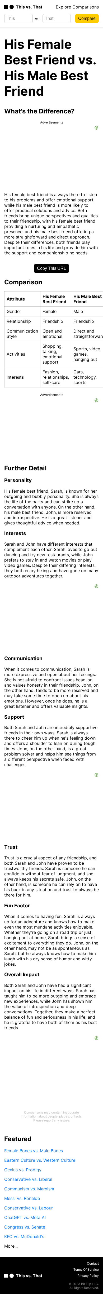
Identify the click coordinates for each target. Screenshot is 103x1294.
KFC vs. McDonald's (24, 1236)
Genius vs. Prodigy (22, 1169)
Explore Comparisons (77, 7)
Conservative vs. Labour (28, 1208)
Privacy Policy (88, 1276)
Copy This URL (51, 268)
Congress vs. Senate (24, 1227)
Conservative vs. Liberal (28, 1179)
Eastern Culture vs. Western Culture (39, 1160)
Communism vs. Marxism (29, 1188)
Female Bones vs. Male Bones (33, 1150)
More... (11, 1246)
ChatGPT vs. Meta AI (25, 1217)
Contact (93, 1263)
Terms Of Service (86, 1269)
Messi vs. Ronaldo (22, 1198)
